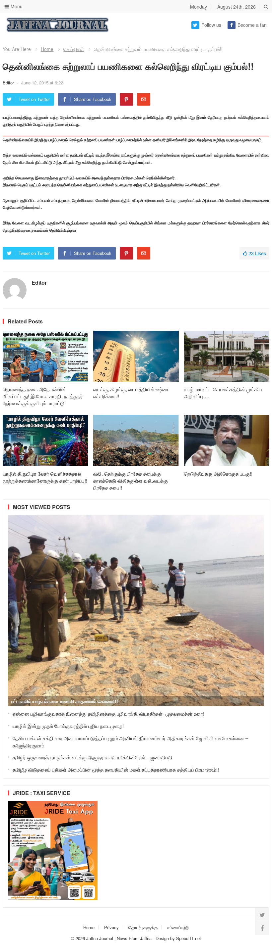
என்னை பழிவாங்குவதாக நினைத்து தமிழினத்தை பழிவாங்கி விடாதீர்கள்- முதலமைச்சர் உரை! (108, 713)
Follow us (211, 25)
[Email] (143, 99)
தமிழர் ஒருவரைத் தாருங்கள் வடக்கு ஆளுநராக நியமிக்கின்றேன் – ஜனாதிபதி (92, 757)
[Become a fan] (262, 927)
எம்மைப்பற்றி (178, 927)
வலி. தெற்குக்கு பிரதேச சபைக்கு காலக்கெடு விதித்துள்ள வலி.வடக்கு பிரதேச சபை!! (130, 480)
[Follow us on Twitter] (262, 914)
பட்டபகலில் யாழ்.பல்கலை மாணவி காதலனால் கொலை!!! (64, 701)
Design (163, 938)
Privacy (111, 927)
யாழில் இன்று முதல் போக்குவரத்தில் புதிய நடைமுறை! (68, 725)
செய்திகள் (73, 49)
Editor (9, 82)
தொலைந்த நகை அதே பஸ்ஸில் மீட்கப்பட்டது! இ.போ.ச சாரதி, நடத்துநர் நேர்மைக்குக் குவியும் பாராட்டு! (43, 396)
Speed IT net (188, 938)
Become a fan (252, 25)
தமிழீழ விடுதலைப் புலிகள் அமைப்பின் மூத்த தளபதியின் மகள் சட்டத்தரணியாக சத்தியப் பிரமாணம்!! (116, 769)
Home (47, 49)
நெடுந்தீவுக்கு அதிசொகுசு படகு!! (218, 473)
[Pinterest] (126, 99)
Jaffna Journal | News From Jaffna (119, 938)
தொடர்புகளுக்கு (143, 927)
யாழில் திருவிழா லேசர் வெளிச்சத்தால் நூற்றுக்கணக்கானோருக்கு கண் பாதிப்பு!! (45, 477)
